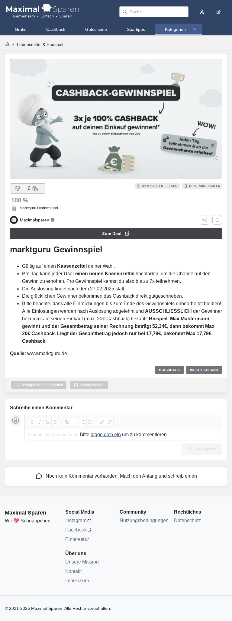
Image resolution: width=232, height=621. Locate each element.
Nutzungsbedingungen (144, 520)
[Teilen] (204, 220)
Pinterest (74, 539)
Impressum (77, 580)
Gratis (20, 29)
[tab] (20, 29)
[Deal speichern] (217, 220)
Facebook (76, 529)
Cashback (55, 29)
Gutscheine (96, 29)
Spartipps (136, 29)
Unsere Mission (82, 561)
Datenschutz (187, 520)
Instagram (75, 520)
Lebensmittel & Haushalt (40, 44)
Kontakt (73, 571)
